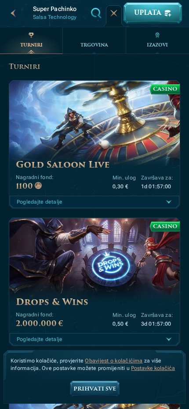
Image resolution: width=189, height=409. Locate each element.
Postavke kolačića (153, 368)
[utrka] (114, 13)
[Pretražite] (96, 13)
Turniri (31, 45)
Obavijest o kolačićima (113, 361)
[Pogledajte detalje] (168, 201)
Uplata (147, 13)
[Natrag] (13, 13)
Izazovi (157, 45)
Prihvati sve (94, 389)
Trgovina (94, 45)
